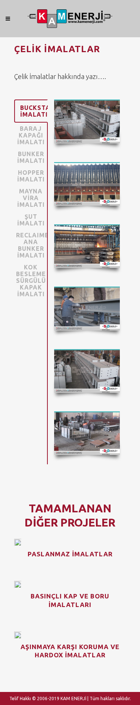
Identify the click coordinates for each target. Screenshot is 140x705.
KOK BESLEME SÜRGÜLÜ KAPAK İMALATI (31, 280)
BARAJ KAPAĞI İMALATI (31, 135)
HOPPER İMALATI (31, 176)
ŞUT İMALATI (31, 220)
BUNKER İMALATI (31, 157)
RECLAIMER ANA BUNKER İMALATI (32, 245)
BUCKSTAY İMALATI (34, 111)
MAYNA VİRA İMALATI (31, 198)
